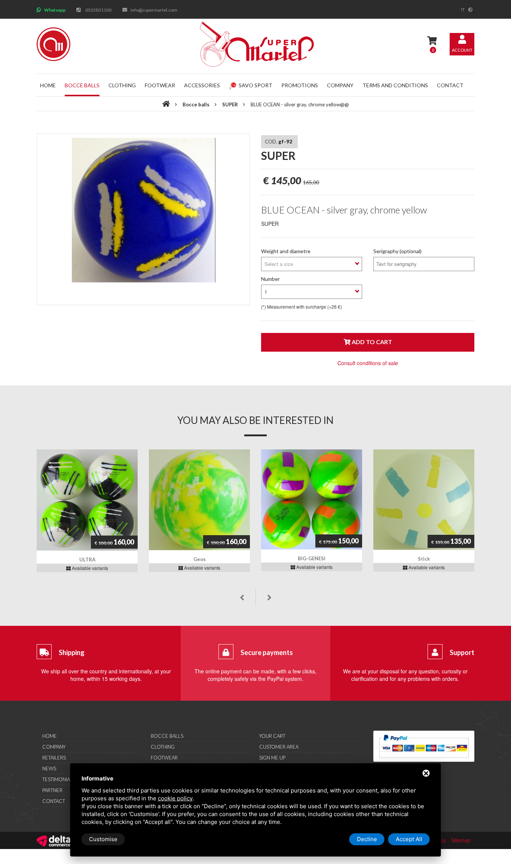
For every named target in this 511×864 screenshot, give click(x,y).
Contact (450, 85)
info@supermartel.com (154, 10)
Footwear (160, 85)
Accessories (202, 85)
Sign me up (272, 758)
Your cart (272, 736)
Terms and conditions (395, 85)
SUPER (230, 104)
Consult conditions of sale (367, 363)
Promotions (299, 85)
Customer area (279, 747)
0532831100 (98, 10)
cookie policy (175, 798)
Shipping (72, 652)
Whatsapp (54, 10)
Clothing (122, 85)
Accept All (409, 839)
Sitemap (461, 840)
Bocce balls (82, 85)
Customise (103, 839)
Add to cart (371, 341)
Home (48, 85)
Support (462, 652)
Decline (367, 839)
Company (340, 85)
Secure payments (267, 652)
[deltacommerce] (53, 840)
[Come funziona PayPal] (423, 746)
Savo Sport (255, 85)
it (463, 9)
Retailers (54, 758)
